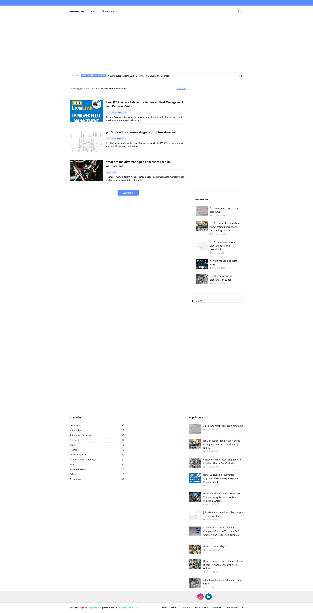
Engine (97, 445)
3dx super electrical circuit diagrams (224, 210)
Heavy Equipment (97, 454)
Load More (128, 192)
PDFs (97, 464)
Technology (97, 479)
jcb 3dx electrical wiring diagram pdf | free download (142, 132)
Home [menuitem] (93, 11)
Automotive (111, 172)
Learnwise (76, 11)
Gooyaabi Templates (128, 607)
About (174, 608)
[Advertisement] (156, 45)
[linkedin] (208, 596)
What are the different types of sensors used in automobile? (138, 164)
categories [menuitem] (106, 11)
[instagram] (200, 596)
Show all (181, 88)
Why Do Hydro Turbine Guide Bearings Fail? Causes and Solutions (139, 76)
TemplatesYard (94, 607)
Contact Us (186, 608)
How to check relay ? (214, 546)
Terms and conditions (234, 608)
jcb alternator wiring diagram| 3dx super (221, 278)
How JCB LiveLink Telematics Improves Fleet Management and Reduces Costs (144, 104)
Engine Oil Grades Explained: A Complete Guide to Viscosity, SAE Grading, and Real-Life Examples (221, 531)
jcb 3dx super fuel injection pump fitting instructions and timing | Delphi (225, 227)
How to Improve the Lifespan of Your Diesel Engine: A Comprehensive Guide (223, 565)
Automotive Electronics (116, 112)
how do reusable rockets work (223, 262)
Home (164, 608)
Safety (97, 474)
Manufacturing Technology (97, 459)
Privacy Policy (201, 608)
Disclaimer (216, 608)
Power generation (97, 469)
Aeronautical (97, 425)
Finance (97, 450)
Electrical (97, 440)
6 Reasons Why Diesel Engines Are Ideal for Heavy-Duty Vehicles (222, 461)
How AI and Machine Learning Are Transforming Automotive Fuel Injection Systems (221, 497)
